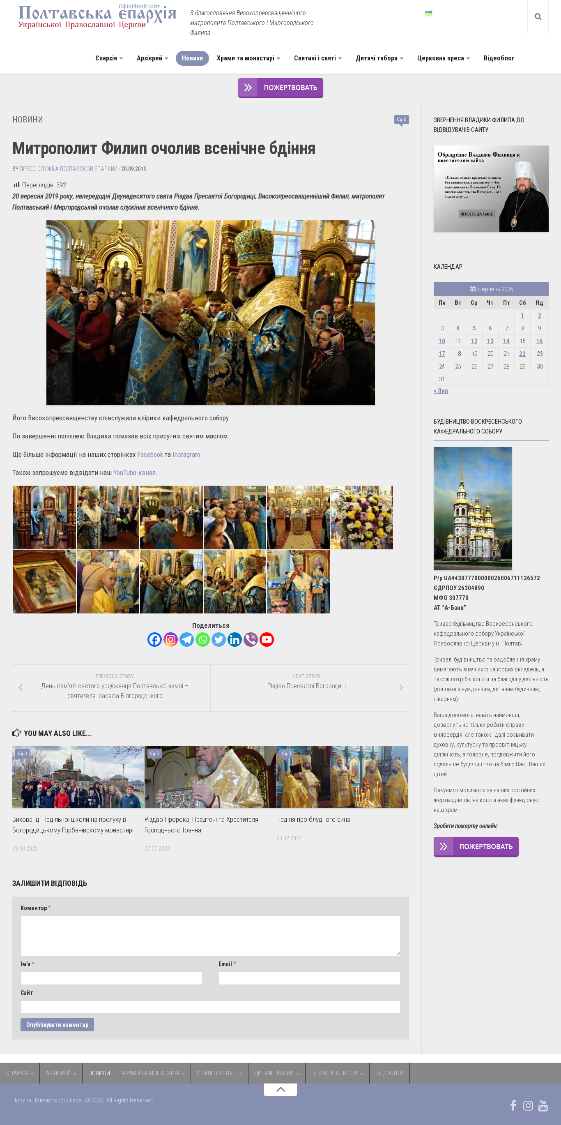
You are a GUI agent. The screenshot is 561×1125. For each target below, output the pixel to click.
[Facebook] (154, 639)
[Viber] (251, 639)
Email (227, 964)
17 (442, 353)
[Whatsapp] (202, 639)
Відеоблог (499, 58)
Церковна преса (440, 58)
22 (522, 353)
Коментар (36, 908)
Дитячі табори (377, 58)
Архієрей (149, 58)
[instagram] (528, 1105)
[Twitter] (219, 639)
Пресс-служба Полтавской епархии (68, 169)
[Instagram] (170, 639)
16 (539, 341)
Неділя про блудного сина (313, 819)
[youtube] (543, 1105)
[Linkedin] (235, 639)
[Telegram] (186, 639)
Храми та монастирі (245, 58)
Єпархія (106, 58)
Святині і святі (315, 58)
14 (506, 341)
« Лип (441, 390)
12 (474, 341)
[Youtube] (267, 639)
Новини (192, 58)
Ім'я (27, 964)
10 (442, 341)
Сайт (27, 992)
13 (490, 341)
